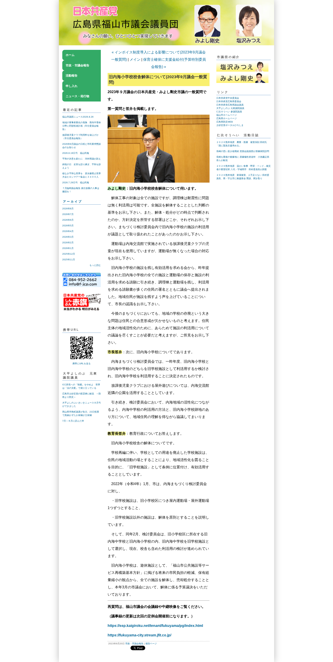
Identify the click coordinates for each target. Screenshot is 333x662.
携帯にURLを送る (81, 363)
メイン (135, 59)
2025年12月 (68, 254)
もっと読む (95, 265)
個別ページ (151, 643)
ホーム (70, 55)
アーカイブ (72, 201)
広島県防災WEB (224, 122)
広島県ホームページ (226, 118)
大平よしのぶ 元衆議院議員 (230, 108)
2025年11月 (68, 259)
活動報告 (71, 75)
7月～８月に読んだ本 (73, 421)
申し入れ (71, 86)
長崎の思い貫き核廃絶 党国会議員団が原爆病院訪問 (242, 151)
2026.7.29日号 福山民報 (75, 182)
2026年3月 (68, 237)
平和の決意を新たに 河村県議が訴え (81, 158)
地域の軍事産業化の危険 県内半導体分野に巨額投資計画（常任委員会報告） (81, 125)
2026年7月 (68, 214)
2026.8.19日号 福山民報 (75, 153)
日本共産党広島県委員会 (228, 101)
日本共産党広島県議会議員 (230, 105)
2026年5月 (68, 225)
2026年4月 (68, 231)
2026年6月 (68, 220)
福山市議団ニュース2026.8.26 (78, 117)
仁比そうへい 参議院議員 (229, 111)
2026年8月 (68, 208)
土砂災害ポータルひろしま (230, 125)
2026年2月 (68, 242)
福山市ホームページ (226, 115)
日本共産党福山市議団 (166, 26)
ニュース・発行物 (77, 96)
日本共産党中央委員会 (227, 98)
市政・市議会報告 (77, 65)
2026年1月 (68, 248)
